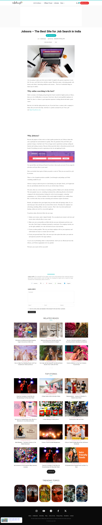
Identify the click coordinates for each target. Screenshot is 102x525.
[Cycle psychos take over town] (76, 408)
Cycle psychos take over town (76, 419)
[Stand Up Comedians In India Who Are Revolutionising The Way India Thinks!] (25, 385)
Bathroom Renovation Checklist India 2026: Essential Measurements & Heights (51, 341)
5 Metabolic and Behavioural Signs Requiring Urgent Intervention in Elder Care (25, 341)
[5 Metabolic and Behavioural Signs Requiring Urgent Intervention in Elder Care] (25, 330)
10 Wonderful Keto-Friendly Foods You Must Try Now (76, 466)
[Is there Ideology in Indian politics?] (51, 408)
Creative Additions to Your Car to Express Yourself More (76, 364)
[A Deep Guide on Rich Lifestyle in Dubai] (51, 385)
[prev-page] (50, 368)
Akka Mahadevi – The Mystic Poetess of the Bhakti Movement (25, 443)
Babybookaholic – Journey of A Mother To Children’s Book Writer (76, 397)
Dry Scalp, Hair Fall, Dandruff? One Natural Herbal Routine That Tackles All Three (51, 364)
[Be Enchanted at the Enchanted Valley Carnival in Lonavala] (25, 455)
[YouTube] (44, 511)
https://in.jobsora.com (35, 110)
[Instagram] (36, 511)
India (56, 42)
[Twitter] (65, 511)
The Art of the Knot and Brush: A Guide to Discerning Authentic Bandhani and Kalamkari (76, 341)
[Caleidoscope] (38, 39)
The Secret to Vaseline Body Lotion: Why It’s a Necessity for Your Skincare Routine (25, 420)
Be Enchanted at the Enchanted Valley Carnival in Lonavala (25, 466)
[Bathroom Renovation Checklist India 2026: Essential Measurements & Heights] (51, 330)
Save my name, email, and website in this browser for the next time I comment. (47, 308)
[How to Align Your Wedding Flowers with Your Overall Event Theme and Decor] (25, 352)
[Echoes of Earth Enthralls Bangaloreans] (51, 431)
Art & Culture (25, 361)
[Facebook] (58, 511)
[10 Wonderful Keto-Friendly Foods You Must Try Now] (76, 455)
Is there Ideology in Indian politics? (51, 419)
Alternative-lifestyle (48, 42)
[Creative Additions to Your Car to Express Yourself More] (76, 352)
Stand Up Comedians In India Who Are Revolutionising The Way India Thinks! (25, 397)
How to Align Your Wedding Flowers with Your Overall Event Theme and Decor (25, 364)
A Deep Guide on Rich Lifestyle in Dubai (51, 396)
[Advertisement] (51, 16)
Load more (50, 471)
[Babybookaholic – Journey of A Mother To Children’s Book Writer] (76, 385)
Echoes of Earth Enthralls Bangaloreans (51, 442)
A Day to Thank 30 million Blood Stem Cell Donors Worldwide (76, 443)
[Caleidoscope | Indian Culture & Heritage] (18, 3)
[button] (77, 3)
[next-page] (52, 368)
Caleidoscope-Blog (51, 417)
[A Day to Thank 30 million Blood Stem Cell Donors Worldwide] (76, 431)
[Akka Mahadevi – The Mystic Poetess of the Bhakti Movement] (25, 431)
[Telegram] (51, 511)
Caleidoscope (43, 38)
